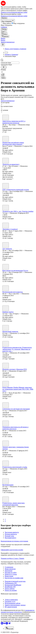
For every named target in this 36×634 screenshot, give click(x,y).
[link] (4, 34)
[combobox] (10, 63)
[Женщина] (5, 139)
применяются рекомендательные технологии (17, 611)
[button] (3, 38)
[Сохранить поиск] (3, 75)
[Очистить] (3, 67)
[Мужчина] (5, 117)
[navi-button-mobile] (3, 44)
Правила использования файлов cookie (14, 16)
